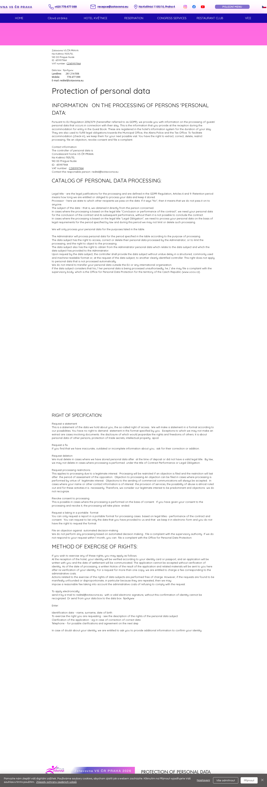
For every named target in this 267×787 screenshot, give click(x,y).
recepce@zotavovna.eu (113, 6)
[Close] (262, 780)
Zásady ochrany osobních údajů (56, 782)
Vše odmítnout (225, 780)
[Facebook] (194, 6)
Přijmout (249, 780)
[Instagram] (185, 6)
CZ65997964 (74, 63)
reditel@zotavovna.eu (71, 80)
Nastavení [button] (203, 780)
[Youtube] (203, 6)
